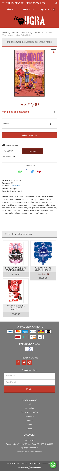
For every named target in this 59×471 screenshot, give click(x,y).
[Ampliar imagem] (53, 52)
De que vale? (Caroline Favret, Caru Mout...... (15, 269)
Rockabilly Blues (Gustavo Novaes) (43, 269)
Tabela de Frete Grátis (29, 412)
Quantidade (7, 123)
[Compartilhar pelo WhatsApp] (20, 171)
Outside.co (38, 32)
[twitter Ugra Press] (24, 362)
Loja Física (30, 416)
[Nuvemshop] (30, 468)
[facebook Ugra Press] (18, 362)
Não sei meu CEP (8, 156)
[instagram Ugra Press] (29, 362)
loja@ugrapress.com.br (29, 448)
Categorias (29, 408)
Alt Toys (29, 425)
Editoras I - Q (26, 32)
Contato (30, 429)
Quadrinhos (14, 32)
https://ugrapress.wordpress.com (29, 452)
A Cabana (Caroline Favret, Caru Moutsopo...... (16, 308)
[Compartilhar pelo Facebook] (26, 171)
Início (4, 32)
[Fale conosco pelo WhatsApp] (53, 464)
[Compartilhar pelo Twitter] (32, 171)
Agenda (30, 420)
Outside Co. (15, 186)
